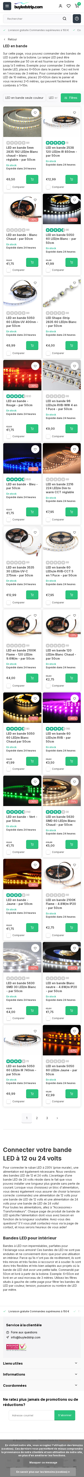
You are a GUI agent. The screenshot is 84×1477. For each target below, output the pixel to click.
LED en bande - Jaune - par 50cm (19, 902)
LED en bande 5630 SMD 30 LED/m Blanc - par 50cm (21, 987)
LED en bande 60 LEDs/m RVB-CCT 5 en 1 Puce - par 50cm (61, 571)
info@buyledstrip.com (25, 1337)
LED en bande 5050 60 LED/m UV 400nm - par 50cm (22, 321)
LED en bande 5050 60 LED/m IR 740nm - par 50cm (21, 1070)
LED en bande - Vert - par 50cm (21, 818)
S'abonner (65, 1415)
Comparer (18, 186)
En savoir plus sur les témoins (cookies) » (43, 1471)
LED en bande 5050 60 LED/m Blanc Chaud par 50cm (20, 737)
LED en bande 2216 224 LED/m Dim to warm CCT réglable (60, 488)
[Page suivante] (57, 1118)
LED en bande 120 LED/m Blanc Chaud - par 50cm (61, 654)
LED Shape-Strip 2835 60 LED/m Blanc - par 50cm (61, 321)
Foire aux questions (24, 1332)
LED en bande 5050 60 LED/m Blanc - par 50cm (61, 238)
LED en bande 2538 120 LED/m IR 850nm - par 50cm (61, 151)
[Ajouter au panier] (32, 179)
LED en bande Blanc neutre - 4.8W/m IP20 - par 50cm (61, 987)
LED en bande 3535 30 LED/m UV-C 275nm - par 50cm (20, 571)
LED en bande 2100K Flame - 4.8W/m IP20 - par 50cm (61, 904)
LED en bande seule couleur (24, 97)
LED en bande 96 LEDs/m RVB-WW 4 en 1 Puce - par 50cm (61, 405)
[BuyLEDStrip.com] (28, 6)
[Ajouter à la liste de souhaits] (35, 113)
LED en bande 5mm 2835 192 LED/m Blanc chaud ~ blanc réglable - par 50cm (22, 153)
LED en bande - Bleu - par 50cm (22, 486)
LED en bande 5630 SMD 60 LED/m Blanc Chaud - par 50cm (61, 820)
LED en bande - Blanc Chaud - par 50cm (21, 237)
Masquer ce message (43, 1462)
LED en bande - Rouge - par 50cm (19, 403)
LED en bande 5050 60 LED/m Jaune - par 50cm (61, 1070)
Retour (12, 39)
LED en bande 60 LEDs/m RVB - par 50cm (58, 737)
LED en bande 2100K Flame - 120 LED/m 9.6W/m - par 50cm (21, 654)
